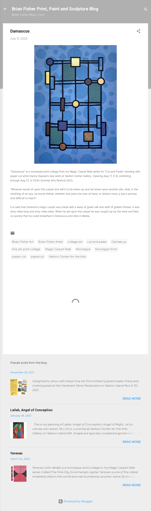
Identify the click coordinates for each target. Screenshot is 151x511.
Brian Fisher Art (23, 241)
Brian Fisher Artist (50, 241)
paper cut (19, 256)
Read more (132, 398)
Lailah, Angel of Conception (31, 410)
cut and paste (97, 241)
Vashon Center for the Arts (67, 256)
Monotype (83, 249)
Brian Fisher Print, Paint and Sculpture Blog (55, 8)
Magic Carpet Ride (58, 249)
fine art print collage (26, 249)
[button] (138, 32)
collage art (75, 241)
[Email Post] (12, 234)
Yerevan (16, 453)
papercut (37, 256)
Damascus (118, 241)
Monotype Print (106, 249)
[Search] (146, 10)
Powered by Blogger (78, 501)
